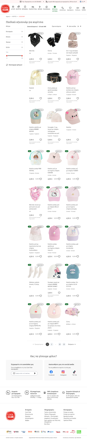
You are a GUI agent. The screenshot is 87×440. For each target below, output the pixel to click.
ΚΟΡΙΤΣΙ (14, 16)
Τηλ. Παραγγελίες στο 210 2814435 (31, 1)
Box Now (47, 424)
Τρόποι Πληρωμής (50, 414)
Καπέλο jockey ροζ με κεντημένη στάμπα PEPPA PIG (35, 324)
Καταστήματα (29, 418)
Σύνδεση (77, 10)
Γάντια (50, 51)
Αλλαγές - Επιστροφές (51, 416)
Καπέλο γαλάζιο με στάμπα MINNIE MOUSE (35, 129)
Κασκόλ (31, 88)
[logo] (5, 8)
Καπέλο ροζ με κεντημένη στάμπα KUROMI (53, 171)
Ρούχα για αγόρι (68, 412)
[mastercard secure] (30, 432)
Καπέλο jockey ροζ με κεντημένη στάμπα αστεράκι (72, 207)
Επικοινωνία (29, 414)
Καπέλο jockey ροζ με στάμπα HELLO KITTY (53, 207)
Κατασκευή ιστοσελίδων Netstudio (72, 437)
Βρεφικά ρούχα (68, 416)
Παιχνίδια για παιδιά (70, 418)
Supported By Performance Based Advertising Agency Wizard (43, 437)
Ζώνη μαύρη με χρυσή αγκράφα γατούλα (52, 90)
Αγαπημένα (70, 10)
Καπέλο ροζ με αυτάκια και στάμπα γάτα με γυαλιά (72, 90)
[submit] (35, 373)
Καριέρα (27, 416)
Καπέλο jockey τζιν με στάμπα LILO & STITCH (72, 284)
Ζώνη (68, 321)
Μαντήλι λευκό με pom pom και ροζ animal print (35, 207)
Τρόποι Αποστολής (50, 412)
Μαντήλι (31, 51)
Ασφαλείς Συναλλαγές (51, 418)
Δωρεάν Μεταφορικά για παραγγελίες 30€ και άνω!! (62, 1)
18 (59, 344)
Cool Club (28, 412)
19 (64, 344)
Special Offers (68, 420)
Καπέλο (68, 127)
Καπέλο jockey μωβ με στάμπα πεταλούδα (72, 246)
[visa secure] (23, 432)
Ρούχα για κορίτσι (69, 414)
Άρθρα (27, 420)
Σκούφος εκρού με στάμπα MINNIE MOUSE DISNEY (53, 284)
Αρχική (8, 16)
